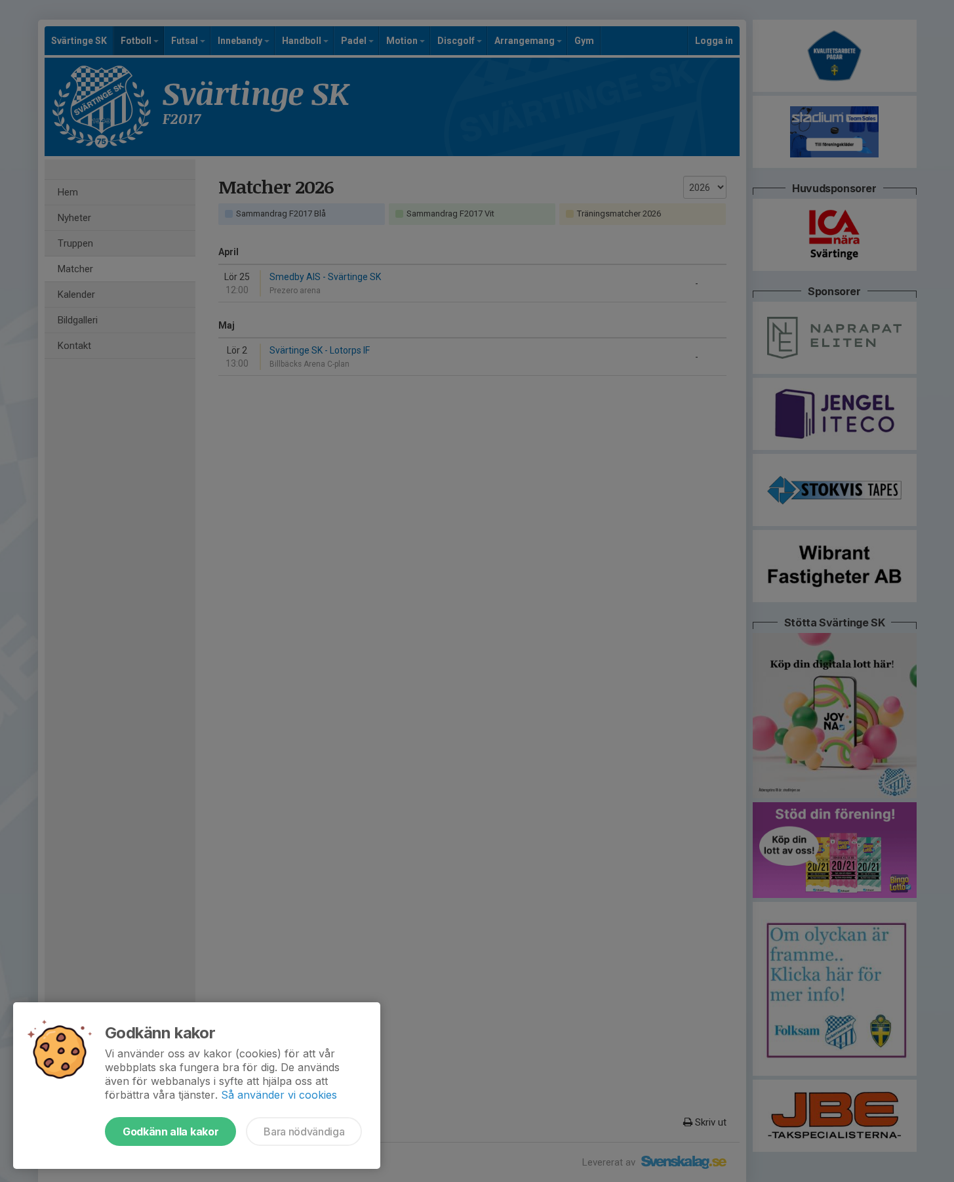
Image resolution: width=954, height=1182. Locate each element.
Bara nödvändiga (304, 1131)
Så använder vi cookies (279, 1094)
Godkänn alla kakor (170, 1131)
